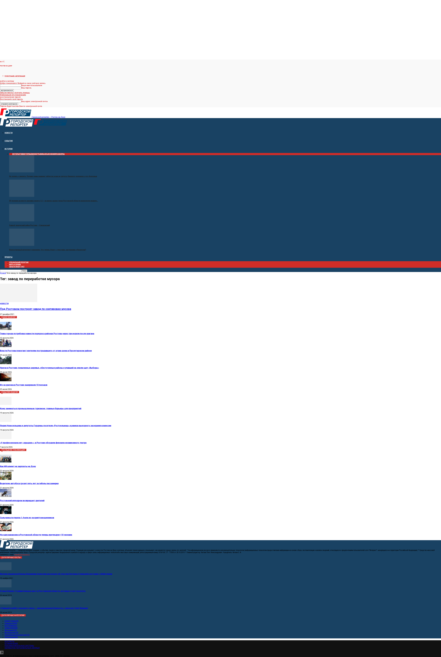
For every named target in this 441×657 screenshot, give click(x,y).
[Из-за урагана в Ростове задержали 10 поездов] (5, 381)
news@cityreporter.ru (22, 554)
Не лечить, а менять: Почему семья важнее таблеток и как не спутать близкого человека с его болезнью (53, 176)
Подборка (60, 154)
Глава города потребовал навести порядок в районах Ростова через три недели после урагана (47, 333)
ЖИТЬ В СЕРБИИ (15, 264)
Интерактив (17, 154)
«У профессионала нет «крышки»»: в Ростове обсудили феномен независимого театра (43, 442)
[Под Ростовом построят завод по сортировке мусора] (18, 301)
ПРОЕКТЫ (8, 257)
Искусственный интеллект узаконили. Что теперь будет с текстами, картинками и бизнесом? (47, 250)
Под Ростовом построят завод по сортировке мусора (35, 309)
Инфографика (38, 154)
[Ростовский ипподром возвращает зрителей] (5, 496)
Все (10, 154)
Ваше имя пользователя (31, 85)
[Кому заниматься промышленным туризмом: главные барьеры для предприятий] (5, 404)
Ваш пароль (26, 88)
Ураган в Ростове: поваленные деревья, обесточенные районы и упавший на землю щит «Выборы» (49, 368)
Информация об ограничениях (13, 95)
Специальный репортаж (18, 262)
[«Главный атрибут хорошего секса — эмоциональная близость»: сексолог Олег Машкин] (5, 604)
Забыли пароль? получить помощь (15, 93)
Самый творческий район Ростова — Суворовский (29, 225)
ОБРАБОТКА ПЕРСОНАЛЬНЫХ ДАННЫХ (22, 648)
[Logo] (17, 126)
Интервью (27, 154)
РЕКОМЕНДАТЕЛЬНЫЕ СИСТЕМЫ (19, 646)
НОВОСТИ (9, 133)
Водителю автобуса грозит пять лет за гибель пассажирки (29, 483)
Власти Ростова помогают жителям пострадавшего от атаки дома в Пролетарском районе (46, 350)
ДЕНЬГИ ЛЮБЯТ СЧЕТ (16, 267)
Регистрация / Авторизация (15, 76)
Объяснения (50, 154)
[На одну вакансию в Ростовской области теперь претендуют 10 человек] (5, 530)
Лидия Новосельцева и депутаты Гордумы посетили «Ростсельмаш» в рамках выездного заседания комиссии (55, 425)
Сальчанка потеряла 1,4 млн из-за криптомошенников (27, 517)
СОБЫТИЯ (9, 141)
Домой (3, 273)
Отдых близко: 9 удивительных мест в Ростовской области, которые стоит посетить (43, 591)
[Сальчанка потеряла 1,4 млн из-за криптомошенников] (5, 513)
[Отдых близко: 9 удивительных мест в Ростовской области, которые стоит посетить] (5, 587)
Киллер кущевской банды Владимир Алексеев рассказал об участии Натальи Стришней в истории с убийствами (56, 574)
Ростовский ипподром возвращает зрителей (22, 500)
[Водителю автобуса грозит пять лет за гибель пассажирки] (5, 479)
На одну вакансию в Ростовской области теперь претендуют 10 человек (36, 535)
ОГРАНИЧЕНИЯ (11, 643)
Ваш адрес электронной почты (34, 101)
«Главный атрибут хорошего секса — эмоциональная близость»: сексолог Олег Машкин (44, 608)
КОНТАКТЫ (9, 641)
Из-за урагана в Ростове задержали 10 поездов (23, 385)
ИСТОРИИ (9, 149)
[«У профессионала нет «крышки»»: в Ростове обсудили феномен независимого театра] (5, 438)
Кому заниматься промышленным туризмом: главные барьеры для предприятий (40, 408)
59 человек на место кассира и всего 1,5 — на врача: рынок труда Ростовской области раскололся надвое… (53, 201)
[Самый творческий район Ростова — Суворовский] (21, 221)
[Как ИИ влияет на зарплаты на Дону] (5, 462)
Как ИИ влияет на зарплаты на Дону (18, 466)
